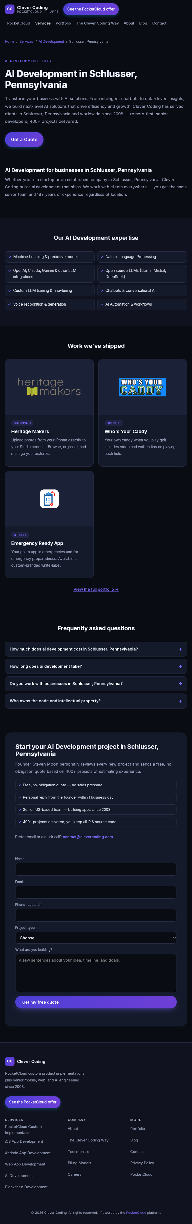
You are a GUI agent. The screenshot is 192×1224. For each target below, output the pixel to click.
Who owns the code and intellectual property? (55, 700)
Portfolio (63, 23)
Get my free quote (40, 1002)
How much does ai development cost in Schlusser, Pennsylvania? (74, 649)
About (129, 23)
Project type (25, 928)
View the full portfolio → (96, 589)
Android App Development (27, 1153)
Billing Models (79, 1163)
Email (19, 882)
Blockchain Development (26, 1187)
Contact (159, 23)
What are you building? (33, 950)
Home (9, 42)
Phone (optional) (28, 905)
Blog (143, 23)
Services (43, 23)
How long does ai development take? (46, 666)
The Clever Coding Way (97, 23)
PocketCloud (18, 23)
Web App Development (25, 1164)
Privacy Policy (142, 1163)
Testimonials (78, 1151)
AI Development (51, 42)
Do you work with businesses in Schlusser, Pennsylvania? (66, 683)
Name (19, 859)
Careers (75, 1174)
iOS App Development (24, 1141)
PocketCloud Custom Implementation (23, 1129)
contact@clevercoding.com (88, 837)
